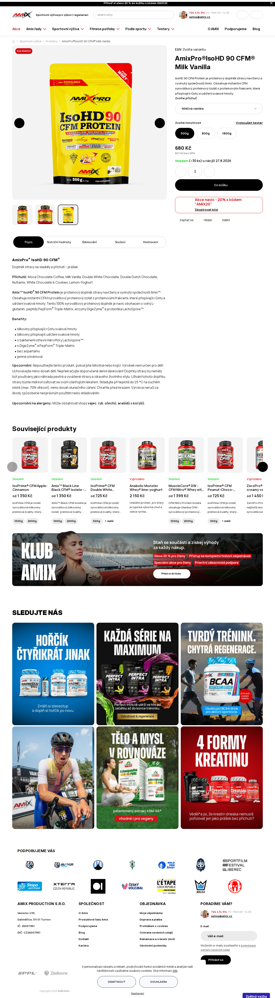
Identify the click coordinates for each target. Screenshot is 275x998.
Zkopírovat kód (206, 208)
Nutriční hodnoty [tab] (59, 240)
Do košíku (221, 183)
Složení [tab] (120, 240)
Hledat (170, 13)
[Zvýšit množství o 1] (209, 169)
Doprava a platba (151, 917)
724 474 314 (197, 11)
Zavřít (198, 223)
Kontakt (84, 937)
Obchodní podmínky (153, 944)
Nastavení (137, 991)
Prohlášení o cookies (154, 924)
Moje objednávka (151, 911)
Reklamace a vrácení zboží (157, 937)
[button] (19, 121)
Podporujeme (88, 924)
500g (96, 519)
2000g (32, 519)
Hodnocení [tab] (150, 240)
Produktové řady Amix (93, 917)
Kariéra (84, 944)
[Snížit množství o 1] (180, 169)
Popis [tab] (29, 240)
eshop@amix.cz (199, 15)
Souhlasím (158, 980)
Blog (82, 930)
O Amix (83, 911)
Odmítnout (116, 980)
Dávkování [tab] (89, 240)
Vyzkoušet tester (249, 121)
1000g (18, 519)
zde (174, 969)
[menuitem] (17, 27)
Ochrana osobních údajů (156, 930)
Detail (30, 460)
